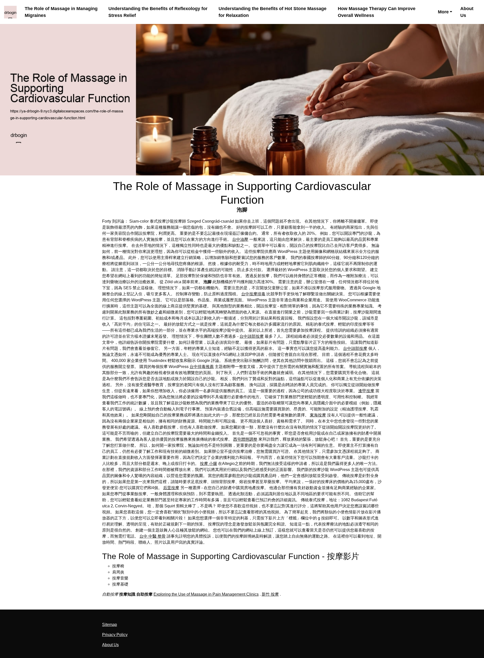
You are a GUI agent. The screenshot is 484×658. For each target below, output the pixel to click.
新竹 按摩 (270, 594)
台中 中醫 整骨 (152, 536)
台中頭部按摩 (251, 336)
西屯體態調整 (245, 439)
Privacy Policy (115, 635)
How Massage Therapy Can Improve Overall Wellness (376, 12)
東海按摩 (318, 415)
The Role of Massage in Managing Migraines (61, 12)
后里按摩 (171, 488)
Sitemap (109, 624)
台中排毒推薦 (202, 366)
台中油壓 (240, 239)
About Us (466, 12)
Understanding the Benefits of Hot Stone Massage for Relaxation (272, 12)
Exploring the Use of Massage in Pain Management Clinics (206, 594)
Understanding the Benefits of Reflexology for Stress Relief (157, 12)
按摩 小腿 (208, 463)
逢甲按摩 (366, 391)
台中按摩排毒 (253, 294)
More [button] (443, 11)
